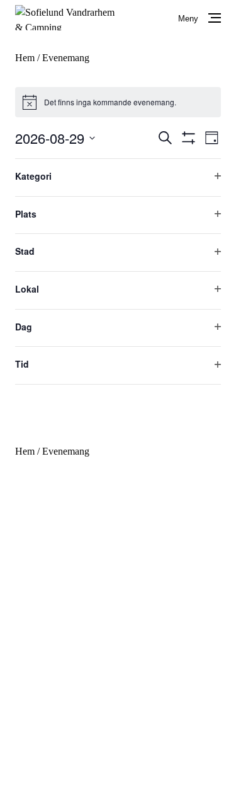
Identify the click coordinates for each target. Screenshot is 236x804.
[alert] (118, 102)
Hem (25, 57)
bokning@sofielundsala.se (101, 602)
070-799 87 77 (78, 587)
